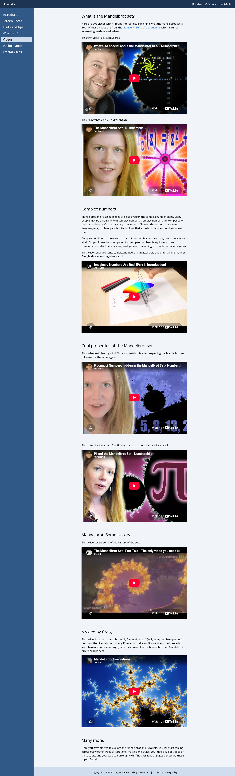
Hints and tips (13, 27)
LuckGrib (225, 4)
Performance (12, 46)
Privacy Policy (171, 772)
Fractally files (12, 52)
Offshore (210, 4)
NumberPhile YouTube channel (142, 27)
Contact (157, 772)
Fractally (9, 4)
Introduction (12, 14)
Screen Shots (12, 21)
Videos (7, 39)
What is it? (10, 33)
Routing (197, 4)
